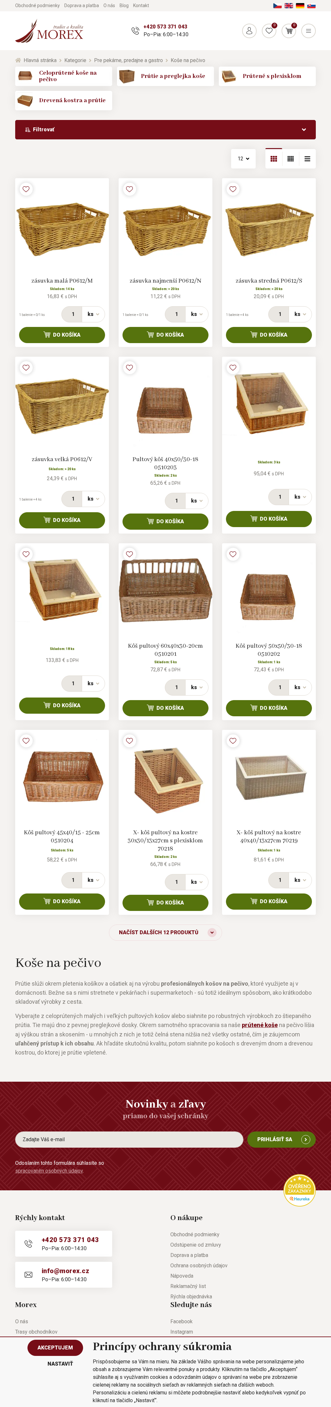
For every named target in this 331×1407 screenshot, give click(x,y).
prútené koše (260, 1025)
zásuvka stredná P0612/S (269, 281)
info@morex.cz (65, 1271)
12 (240, 159)
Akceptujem (55, 1348)
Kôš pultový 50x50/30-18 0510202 (269, 650)
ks (90, 314)
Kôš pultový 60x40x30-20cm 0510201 (165, 650)
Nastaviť (60, 1364)
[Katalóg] (273, 158)
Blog (124, 5)
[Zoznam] (290, 158)
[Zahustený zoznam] (307, 158)
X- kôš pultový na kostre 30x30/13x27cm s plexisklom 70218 (165, 841)
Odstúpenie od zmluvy (195, 1245)
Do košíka (66, 335)
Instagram (181, 1332)
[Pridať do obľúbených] (26, 189)
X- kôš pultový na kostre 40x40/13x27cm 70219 (269, 837)
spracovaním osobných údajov (49, 1171)
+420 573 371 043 (165, 27)
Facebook (181, 1321)
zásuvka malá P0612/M (62, 281)
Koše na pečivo (188, 60)
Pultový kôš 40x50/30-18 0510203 (165, 463)
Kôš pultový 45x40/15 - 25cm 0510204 (62, 837)
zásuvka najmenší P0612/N (165, 281)
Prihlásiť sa (274, 1139)
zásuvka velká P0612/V (62, 459)
